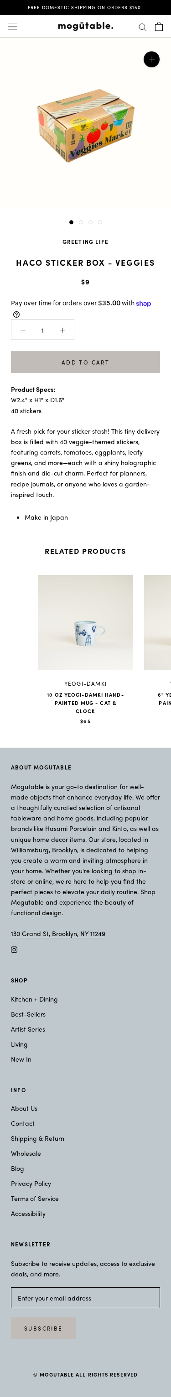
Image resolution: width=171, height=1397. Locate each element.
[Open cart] (159, 26)
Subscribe (43, 1328)
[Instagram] (14, 949)
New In (21, 1058)
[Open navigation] (12, 26)
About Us (24, 1108)
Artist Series (28, 1028)
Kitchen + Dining (34, 998)
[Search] (143, 26)
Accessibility (28, 1213)
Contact (23, 1123)
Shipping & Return (37, 1138)
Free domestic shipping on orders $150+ (86, 7)
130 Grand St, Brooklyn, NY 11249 (58, 933)
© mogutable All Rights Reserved (85, 1374)
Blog (17, 1168)
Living (19, 1043)
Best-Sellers (28, 1013)
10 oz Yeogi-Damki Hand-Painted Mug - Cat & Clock (85, 702)
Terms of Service (35, 1198)
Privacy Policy (31, 1183)
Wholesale (26, 1153)
